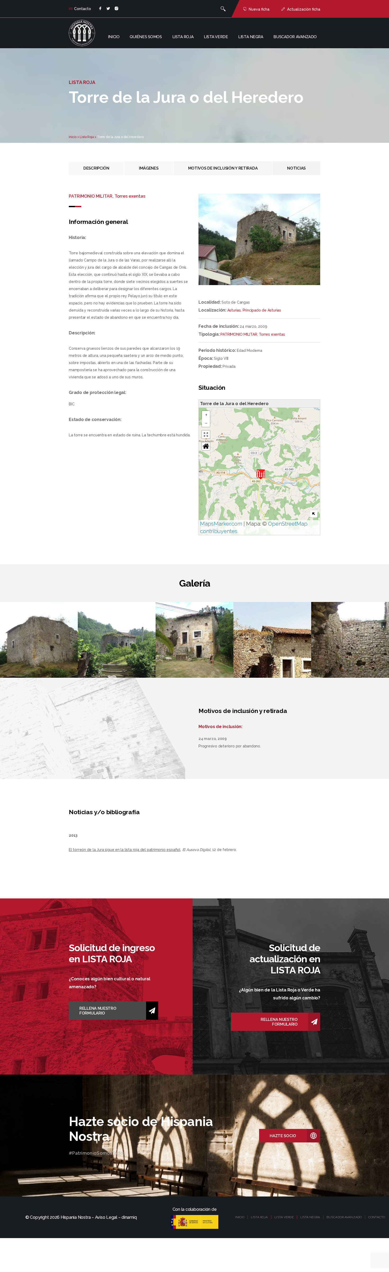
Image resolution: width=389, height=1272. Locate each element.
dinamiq (129, 1217)
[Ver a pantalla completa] (206, 434)
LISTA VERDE (283, 1217)
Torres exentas (272, 334)
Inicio (113, 36)
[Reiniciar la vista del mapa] (206, 446)
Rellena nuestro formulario (97, 1011)
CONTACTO (376, 1217)
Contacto (82, 9)
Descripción (96, 168)
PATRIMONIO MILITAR (238, 334)
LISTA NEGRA (310, 1217)
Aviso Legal (106, 1217)
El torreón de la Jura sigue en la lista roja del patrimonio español (124, 850)
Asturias (234, 310)
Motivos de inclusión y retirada (223, 168)
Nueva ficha (259, 9)
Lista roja (183, 36)
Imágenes (149, 168)
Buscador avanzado (295, 36)
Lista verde (216, 36)
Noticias (296, 168)
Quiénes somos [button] (146, 36)
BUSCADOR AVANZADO (344, 1217)
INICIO (239, 1217)
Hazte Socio (283, 1135)
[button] (260, 474)
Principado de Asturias (262, 310)
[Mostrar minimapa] (313, 513)
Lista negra (250, 36)
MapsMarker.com (221, 524)
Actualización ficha (303, 9)
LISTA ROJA (259, 1217)
